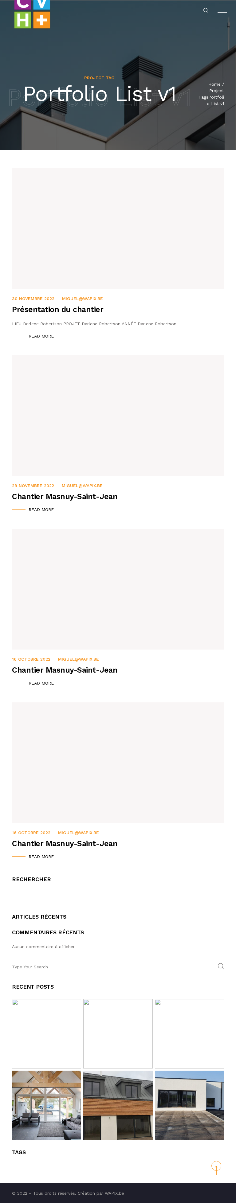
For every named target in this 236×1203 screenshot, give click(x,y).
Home (214, 84)
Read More (41, 336)
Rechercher (31, 879)
